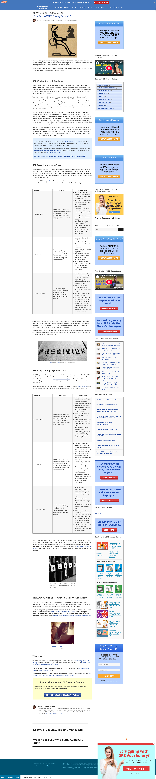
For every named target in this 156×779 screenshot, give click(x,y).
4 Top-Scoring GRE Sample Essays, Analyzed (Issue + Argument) (110, 378)
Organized (58, 587)
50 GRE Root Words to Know (109, 574)
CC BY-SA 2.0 (58, 362)
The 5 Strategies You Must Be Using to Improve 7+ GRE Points (115, 545)
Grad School (102, 85)
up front (49, 181)
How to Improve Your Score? (118, 595)
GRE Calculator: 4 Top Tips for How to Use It (111, 372)
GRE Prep (100, 97)
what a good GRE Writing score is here (63, 612)
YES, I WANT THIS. (101, 2)
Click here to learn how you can (59, 156)
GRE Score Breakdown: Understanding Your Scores (109, 435)
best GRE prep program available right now (48, 150)
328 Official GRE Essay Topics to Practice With (111, 358)
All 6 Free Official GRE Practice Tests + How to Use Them (114, 623)
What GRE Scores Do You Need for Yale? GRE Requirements (107, 452)
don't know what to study (54, 152)
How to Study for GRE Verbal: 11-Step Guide (111, 368)
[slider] (108, 288)
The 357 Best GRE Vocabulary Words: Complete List (111, 354)
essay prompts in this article (61, 379)
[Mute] (120, 75)
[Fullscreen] (122, 75)
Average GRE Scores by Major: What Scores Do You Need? (111, 383)
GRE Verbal (101, 105)
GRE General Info (104, 91)
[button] (78, 2)
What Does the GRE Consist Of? (107, 405)
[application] (109, 68)
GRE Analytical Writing (61, 20)
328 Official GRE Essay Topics (118, 574)
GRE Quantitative (104, 100)
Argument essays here (45, 670)
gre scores (74, 20)
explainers (69, 20)
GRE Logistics (102, 94)
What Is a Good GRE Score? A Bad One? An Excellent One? (115, 614)
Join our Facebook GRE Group (107, 218)
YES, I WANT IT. (136, 768)
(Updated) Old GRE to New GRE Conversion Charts (111, 349)
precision (51, 362)
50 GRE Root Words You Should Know (111, 388)
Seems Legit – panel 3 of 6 (44, 73)
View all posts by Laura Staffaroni (54, 713)
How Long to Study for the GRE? (100, 595)
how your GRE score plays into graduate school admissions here (71, 616)
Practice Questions (105, 108)
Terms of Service (36, 766)
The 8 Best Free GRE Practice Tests (108, 400)
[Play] (95, 75)
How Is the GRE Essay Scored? (51, 16)
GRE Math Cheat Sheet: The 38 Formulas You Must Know (111, 363)
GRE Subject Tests (104, 103)
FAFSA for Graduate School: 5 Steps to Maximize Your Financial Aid (109, 417)
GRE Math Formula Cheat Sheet (100, 575)
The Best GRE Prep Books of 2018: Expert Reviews (113, 554)
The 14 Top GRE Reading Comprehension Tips (104, 423)
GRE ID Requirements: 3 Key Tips (107, 429)
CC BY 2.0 (61, 646)
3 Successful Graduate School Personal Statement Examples (111, 344)
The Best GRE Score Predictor (106, 440)
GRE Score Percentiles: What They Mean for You (115, 633)
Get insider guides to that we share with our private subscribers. (109, 657)
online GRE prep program (72, 141)
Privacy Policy (45, 766)
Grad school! (54, 646)
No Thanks (136, 773)
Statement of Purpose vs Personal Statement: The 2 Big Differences (108, 410)
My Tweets (98, 513)
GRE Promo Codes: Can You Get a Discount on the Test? (115, 604)
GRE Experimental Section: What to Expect (108, 446)
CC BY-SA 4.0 (54, 73)
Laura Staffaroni (40, 20)
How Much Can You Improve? (109, 595)
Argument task (82, 386)
